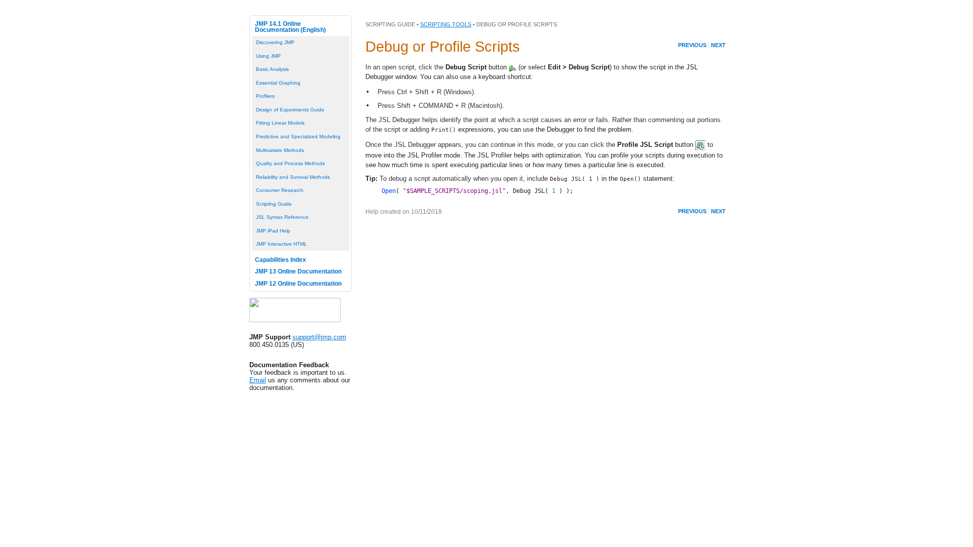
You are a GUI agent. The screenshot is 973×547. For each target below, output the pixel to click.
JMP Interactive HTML (281, 244)
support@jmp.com (319, 337)
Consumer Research (280, 190)
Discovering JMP (275, 42)
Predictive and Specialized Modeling (298, 136)
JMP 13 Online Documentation (298, 271)
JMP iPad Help (273, 230)
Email (257, 380)
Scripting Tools (445, 24)
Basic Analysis (272, 69)
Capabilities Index (280, 260)
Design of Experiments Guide (290, 109)
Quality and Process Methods (290, 163)
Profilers (265, 96)
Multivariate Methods (280, 150)
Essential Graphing (278, 83)
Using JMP (268, 56)
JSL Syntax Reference (282, 217)
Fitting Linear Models (280, 123)
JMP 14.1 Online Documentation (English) (290, 27)
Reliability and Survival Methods (293, 177)
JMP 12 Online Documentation (298, 284)
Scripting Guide (274, 204)
